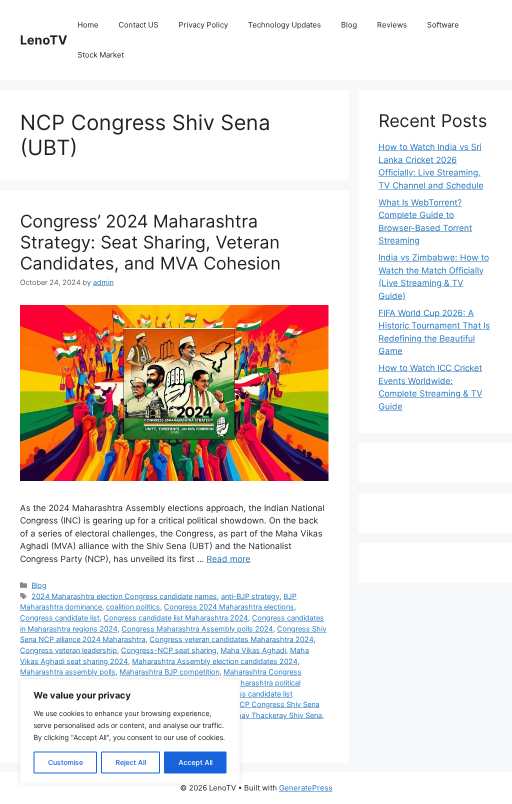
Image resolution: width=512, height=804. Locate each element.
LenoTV (44, 40)
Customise (65, 762)
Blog (349, 25)
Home (88, 25)
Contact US (138, 25)
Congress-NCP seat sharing (168, 650)
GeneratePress (305, 787)
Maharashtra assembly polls (68, 672)
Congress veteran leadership (68, 650)
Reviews (392, 25)
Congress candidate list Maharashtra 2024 (176, 618)
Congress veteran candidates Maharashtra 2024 (232, 639)
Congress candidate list (60, 618)
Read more (228, 559)
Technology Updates (284, 25)
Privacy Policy (203, 25)
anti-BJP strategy (250, 596)
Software (443, 25)
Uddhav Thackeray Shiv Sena (272, 715)
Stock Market (101, 55)
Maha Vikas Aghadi (253, 650)
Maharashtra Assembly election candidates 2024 (215, 661)
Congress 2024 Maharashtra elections (229, 606)
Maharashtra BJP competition (170, 672)
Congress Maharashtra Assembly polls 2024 (197, 628)
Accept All (195, 762)
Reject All (131, 762)
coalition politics (133, 606)
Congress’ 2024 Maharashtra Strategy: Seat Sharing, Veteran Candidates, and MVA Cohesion (150, 242)
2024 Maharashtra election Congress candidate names (124, 596)
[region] (130, 731)
